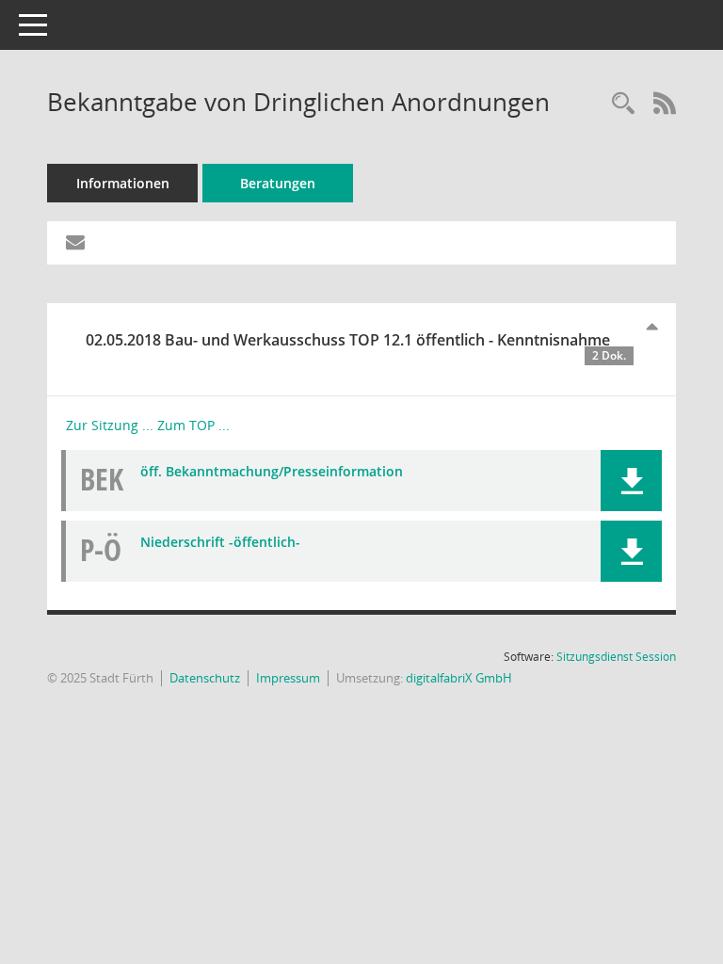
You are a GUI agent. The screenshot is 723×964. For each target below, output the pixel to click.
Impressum (288, 677)
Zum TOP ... (193, 425)
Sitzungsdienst (616, 657)
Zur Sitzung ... (109, 425)
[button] (631, 480)
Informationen (122, 183)
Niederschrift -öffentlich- (220, 542)
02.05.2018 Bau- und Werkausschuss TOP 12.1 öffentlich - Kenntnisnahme (356, 346)
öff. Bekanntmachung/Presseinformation (271, 471)
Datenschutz (204, 677)
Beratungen (277, 183)
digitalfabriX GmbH (459, 677)
